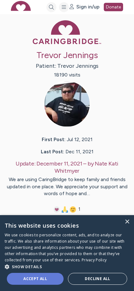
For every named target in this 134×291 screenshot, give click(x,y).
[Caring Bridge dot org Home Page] (67, 43)
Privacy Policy (94, 260)
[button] (67, 266)
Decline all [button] (97, 278)
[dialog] (67, 253)
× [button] (127, 221)
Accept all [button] (35, 278)
